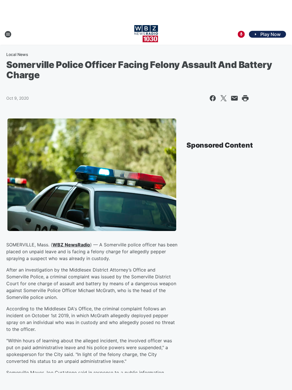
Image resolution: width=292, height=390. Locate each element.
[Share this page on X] (224, 98)
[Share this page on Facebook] (213, 98)
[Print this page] (245, 98)
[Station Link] (146, 34)
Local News (17, 54)
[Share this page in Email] (234, 98)
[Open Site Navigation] (8, 34)
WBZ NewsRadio (71, 245)
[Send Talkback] (241, 34)
